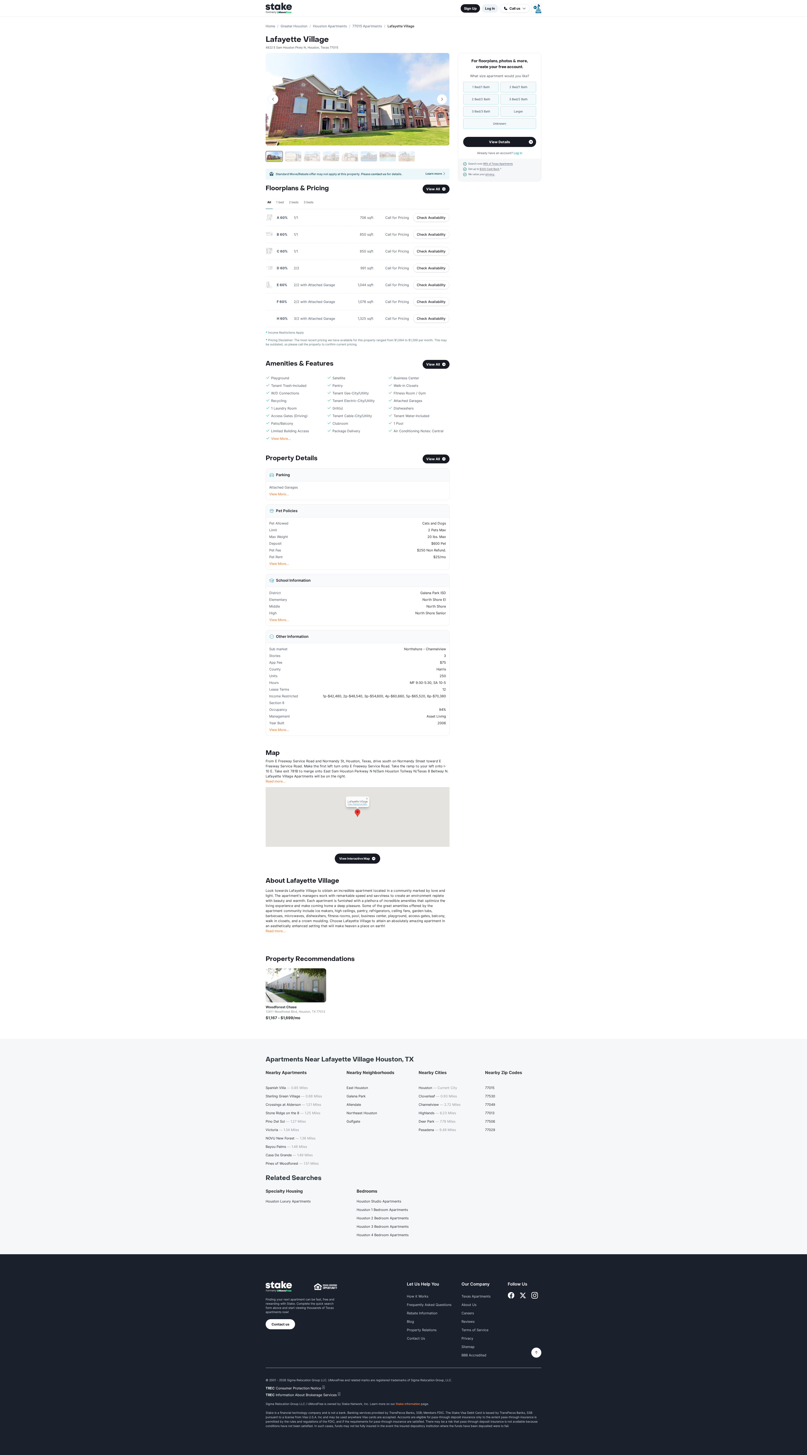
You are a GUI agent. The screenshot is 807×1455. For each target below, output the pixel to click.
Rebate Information (422, 1313)
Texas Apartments (476, 1296)
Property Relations (421, 1330)
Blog (410, 1321)
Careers (468, 1313)
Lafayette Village (297, 39)
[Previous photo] (273, 99)
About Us (469, 1305)
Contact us (280, 1324)
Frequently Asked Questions (429, 1305)
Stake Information (408, 1404)
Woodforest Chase (281, 1007)
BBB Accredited (474, 1355)
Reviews (468, 1321)
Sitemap (468, 1347)
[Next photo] (442, 99)
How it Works (417, 1296)
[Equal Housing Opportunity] (325, 1286)
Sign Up (470, 8)
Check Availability (431, 217)
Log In (490, 8)
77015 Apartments (367, 26)
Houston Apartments (330, 26)
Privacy (467, 1338)
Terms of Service (475, 1330)
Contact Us (416, 1338)
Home (270, 26)
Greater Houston (294, 26)
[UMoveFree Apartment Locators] (279, 1286)
